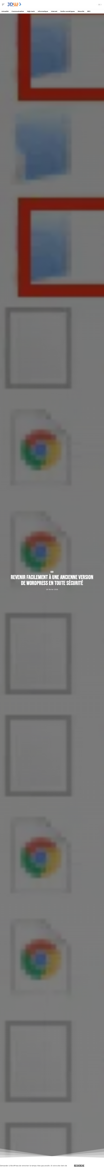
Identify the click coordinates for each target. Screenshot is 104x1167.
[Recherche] (94, 4)
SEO (52, 572)
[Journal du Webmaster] (14, 4)
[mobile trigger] (3, 4)
